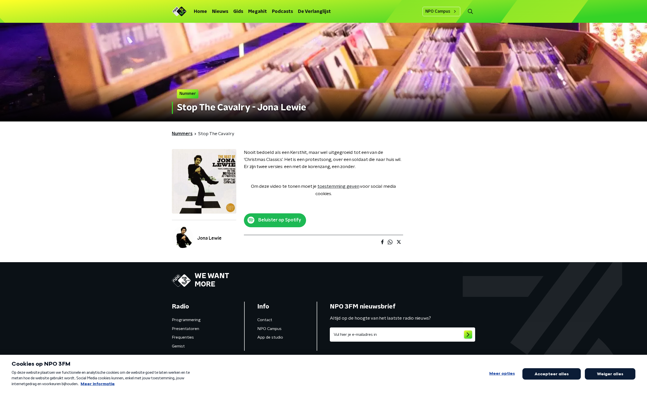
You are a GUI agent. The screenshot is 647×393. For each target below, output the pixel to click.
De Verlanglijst (314, 11)
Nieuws (220, 11)
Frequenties (183, 337)
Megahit (257, 11)
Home (200, 11)
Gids (238, 11)
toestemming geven (338, 186)
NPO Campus (437, 11)
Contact (264, 320)
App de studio (270, 337)
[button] (470, 11)
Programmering (186, 320)
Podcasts (282, 11)
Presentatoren (185, 329)
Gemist (178, 346)
